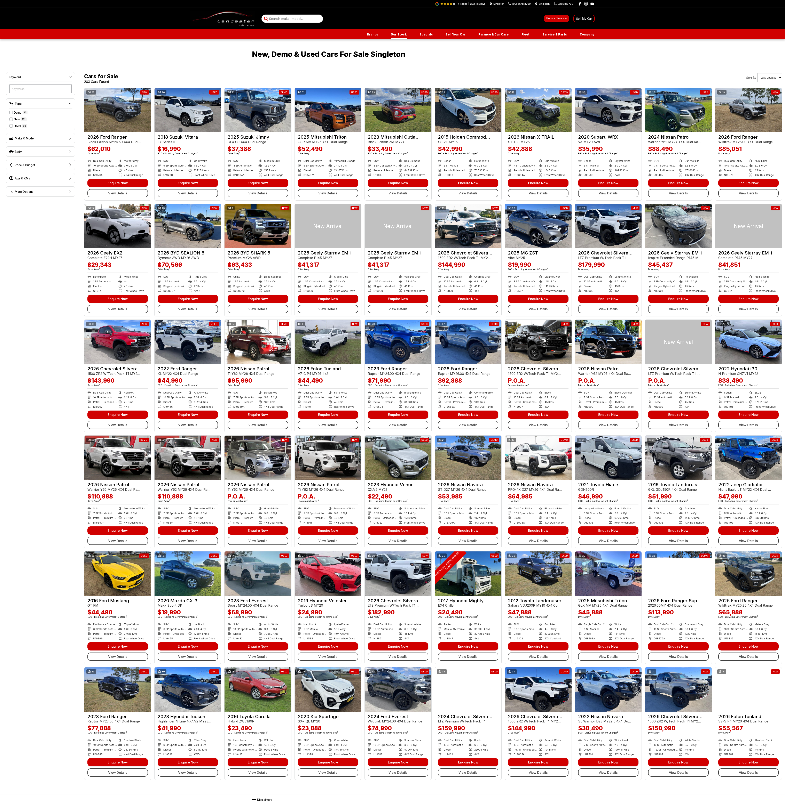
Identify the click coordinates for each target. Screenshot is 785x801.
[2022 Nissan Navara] (608, 689)
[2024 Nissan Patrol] (678, 110)
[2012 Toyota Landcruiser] (538, 573)
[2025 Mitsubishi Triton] (328, 110)
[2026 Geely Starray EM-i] (328, 226)
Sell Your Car (456, 34)
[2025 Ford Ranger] (748, 573)
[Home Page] (223, 18)
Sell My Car (584, 18)
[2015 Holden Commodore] (468, 110)
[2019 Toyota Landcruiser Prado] (678, 458)
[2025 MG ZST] (538, 226)
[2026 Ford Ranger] (117, 110)
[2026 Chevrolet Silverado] (468, 226)
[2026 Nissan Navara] (468, 458)
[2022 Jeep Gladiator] (748, 458)
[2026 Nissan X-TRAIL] (538, 110)
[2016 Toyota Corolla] (258, 689)
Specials (426, 34)
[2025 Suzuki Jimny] (258, 110)
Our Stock (399, 34)
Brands (372, 34)
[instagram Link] (586, 3)
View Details (117, 193)
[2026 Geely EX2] (117, 226)
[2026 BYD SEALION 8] (188, 226)
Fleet (525, 34)
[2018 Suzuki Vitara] (188, 110)
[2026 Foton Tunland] (328, 342)
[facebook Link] (579, 3)
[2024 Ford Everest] (398, 689)
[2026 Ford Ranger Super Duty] (678, 573)
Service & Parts (554, 34)
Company (587, 34)
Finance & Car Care (493, 34)
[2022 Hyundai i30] (748, 342)
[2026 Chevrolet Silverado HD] (608, 226)
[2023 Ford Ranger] (398, 342)
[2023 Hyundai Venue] (398, 458)
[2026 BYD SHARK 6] (258, 226)
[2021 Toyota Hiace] (608, 458)
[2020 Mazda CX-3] (188, 573)
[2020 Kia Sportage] (328, 689)
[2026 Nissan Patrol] (258, 342)
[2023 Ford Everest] (258, 573)
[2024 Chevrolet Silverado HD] (468, 689)
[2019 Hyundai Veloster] (328, 573)
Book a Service (556, 18)
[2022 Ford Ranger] (188, 342)
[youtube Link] (592, 3)
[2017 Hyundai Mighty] (468, 573)
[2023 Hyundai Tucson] (188, 689)
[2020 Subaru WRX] (608, 110)
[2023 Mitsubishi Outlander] (398, 110)
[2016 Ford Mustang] (117, 573)
